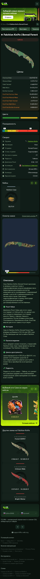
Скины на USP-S (8, 576)
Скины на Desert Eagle (23, 574)
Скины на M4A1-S (21, 572)
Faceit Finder (7, 561)
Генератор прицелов (26, 559)
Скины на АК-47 (6, 572)
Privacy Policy (30, 549)
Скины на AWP (8, 574)
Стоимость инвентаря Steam (13, 563)
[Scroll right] (36, 183)
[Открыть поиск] (37, 24)
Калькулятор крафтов (9, 559)
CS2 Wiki (20, 541)
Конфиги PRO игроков (10, 543)
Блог (2, 541)
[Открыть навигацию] (37, 4)
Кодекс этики (7, 551)
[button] (9, 29)
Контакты (18, 551)
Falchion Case (11, 190)
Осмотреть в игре (28, 216)
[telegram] (17, 527)
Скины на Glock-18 (22, 576)
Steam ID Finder (19, 561)
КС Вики (3, 24)
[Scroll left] (32, 183)
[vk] (22, 527)
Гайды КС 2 (10, 541)
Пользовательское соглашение (12, 549)
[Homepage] (4, 4)
